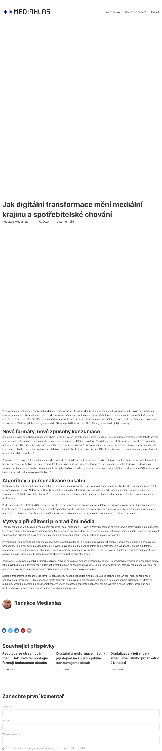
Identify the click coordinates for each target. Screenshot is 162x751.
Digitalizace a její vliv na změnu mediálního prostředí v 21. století (134, 658)
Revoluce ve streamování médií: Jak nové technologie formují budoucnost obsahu (25, 658)
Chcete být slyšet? (135, 11)
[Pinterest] (23, 630)
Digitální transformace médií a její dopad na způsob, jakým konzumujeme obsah (80, 658)
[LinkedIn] (16, 630)
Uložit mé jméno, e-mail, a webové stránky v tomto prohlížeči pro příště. (46, 748)
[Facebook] (4, 630)
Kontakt (154, 11)
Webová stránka (11, 734)
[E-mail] (29, 630)
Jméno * (7, 706)
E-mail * (6, 720)
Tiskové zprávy (111, 11)
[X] (10, 630)
